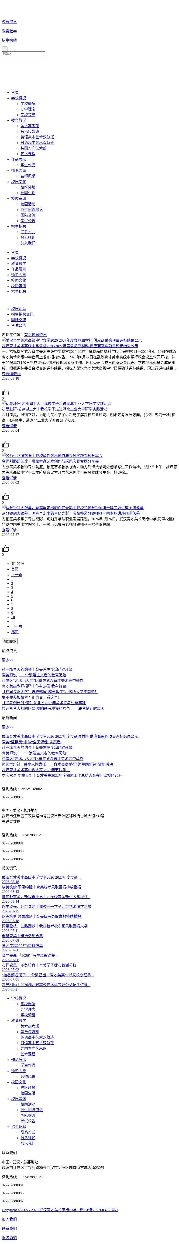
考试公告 (28, 221)
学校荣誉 (28, 115)
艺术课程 (28, 154)
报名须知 (28, 238)
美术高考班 (30, 126)
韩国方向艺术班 (34, 148)
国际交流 (28, 215)
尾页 (15, 632)
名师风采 (28, 176)
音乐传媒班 (30, 131)
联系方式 (28, 232)
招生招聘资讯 (32, 210)
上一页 (16, 575)
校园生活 (28, 193)
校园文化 (18, 182)
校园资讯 (18, 198)
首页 (15, 92)
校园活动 (28, 204)
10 (13, 617)
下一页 (16, 626)
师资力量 (18, 171)
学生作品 (28, 165)
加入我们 (28, 243)
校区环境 (28, 187)
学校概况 (18, 98)
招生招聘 (18, 226)
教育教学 (18, 120)
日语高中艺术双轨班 (37, 143)
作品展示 (18, 159)
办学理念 (28, 109)
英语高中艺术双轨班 (37, 137)
